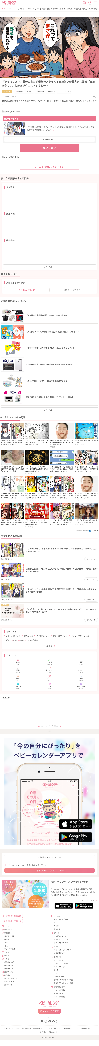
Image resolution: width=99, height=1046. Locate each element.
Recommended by (82, 530)
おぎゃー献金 (58, 993)
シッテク (57, 970)
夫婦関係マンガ (43, 636)
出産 (15, 640)
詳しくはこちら (88, 900)
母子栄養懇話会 (59, 997)
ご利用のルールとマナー (49, 857)
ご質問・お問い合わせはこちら (49, 870)
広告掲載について (87, 1028)
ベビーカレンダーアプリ (62, 950)
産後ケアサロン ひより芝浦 (63, 983)
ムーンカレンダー (60, 960)
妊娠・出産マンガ (13, 636)
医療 (22, 640)
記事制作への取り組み (13, 916)
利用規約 (43, 1032)
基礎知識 (7, 933)
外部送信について (55, 1028)
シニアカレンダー (60, 967)
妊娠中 (6, 939)
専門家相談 (8, 929)
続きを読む (49, 147)
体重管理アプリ (59, 953)
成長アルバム (9, 972)
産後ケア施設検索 (10, 978)
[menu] (95, 3)
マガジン (57, 926)
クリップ (92, 559)
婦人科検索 (8, 985)
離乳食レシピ (9, 962)
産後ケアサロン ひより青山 (63, 980)
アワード (57, 922)
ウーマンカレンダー (61, 963)
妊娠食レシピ (9, 965)
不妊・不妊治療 (9, 949)
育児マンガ (28, 636)
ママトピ (20, 8)
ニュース (10, 8)
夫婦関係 (51, 91)
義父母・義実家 (11, 118)
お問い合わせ (52, 1032)
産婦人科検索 (9, 981)
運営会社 (25, 1028)
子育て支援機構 (59, 990)
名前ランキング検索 (61, 919)
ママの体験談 (33, 640)
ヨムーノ (57, 973)
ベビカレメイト (65, 91)
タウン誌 (57, 929)
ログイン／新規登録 (49, 1011)
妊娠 (8, 640)
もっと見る (47, 266)
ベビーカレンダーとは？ (12, 1028)
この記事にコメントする (51, 166)
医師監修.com (59, 976)
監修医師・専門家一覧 (13, 921)
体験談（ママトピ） (25, 91)
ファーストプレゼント (61, 943)
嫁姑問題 (40, 91)
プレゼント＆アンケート (62, 936)
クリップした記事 (49, 726)
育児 (5, 946)
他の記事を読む (48, 139)
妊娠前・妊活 (9, 936)
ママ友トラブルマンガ (80, 636)
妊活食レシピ (9, 969)
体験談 (6, 955)
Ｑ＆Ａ (7, 952)
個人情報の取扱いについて (39, 1028)
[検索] (90, 3)
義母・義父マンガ (60, 636)
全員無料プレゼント (61, 939)
